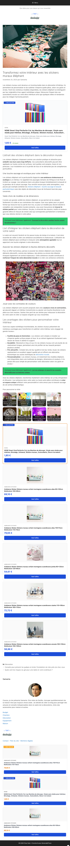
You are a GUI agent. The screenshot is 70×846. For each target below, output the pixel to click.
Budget (5, 712)
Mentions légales (26, 741)
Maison (5, 723)
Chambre (6, 715)
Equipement (7, 721)
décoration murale (42, 354)
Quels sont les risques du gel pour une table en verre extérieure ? (29, 670)
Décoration (9, 664)
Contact (6, 741)
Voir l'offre (35, 148)
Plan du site (14, 741)
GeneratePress (46, 843)
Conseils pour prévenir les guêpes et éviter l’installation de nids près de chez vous (35, 667)
